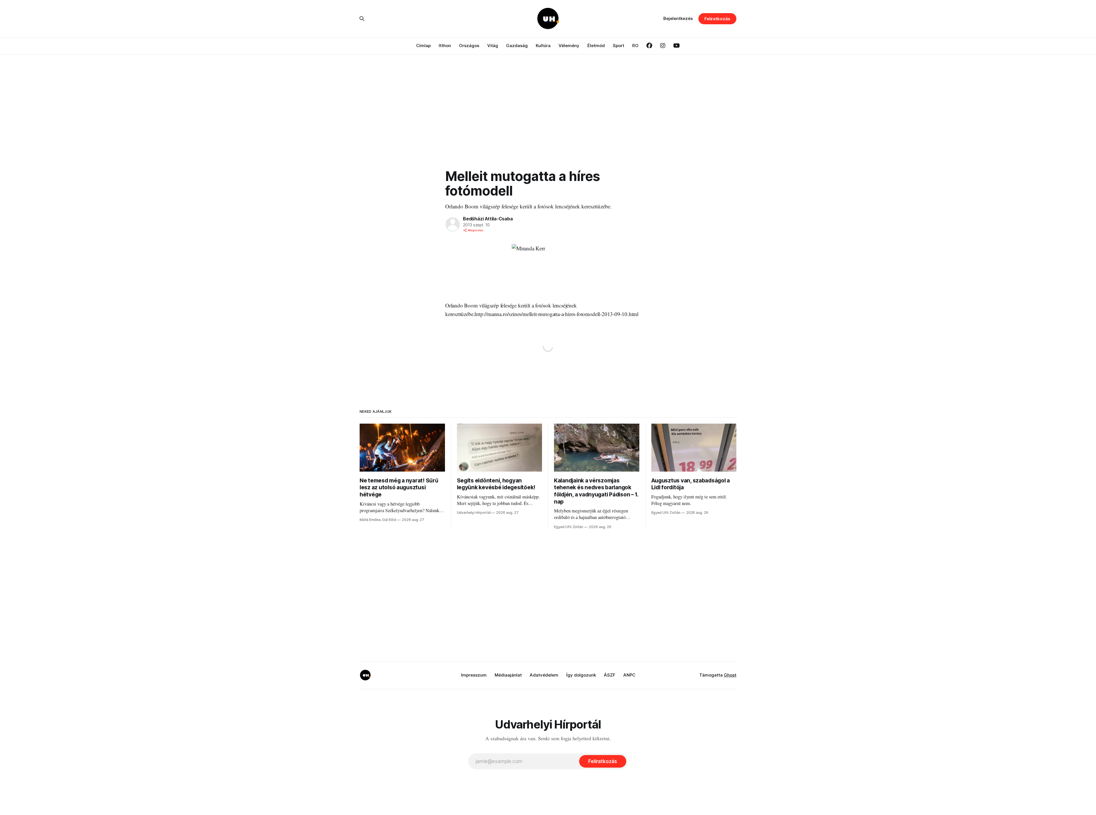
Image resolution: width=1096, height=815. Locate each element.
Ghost (730, 675)
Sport (618, 45)
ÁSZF (609, 675)
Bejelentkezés (678, 18)
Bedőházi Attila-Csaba (488, 219)
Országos (469, 45)
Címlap (423, 45)
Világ (492, 45)
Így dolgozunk (581, 675)
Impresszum (474, 675)
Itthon (445, 45)
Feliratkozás (717, 18)
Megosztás (475, 230)
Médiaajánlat (508, 675)
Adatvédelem (544, 675)
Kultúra (543, 45)
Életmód (596, 45)
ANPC (629, 675)
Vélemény (569, 45)
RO (635, 45)
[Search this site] (362, 18)
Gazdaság (517, 45)
